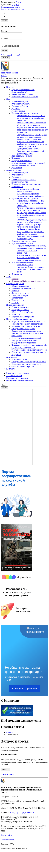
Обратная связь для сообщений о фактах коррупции (31, 152)
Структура (16, 177)
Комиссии (16, 158)
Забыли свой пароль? (10, 55)
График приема (18, 111)
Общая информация (20, 286)
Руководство (17, 175)
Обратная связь (8, 840)
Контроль (15, 314)
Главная (9, 732)
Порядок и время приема (22, 317)
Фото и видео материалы (22, 366)
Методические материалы (28, 125)
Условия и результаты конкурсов (31, 255)
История (15, 291)
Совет (9, 99)
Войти (4, 21)
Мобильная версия (9, 73)
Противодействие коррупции (24, 113)
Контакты (10, 369)
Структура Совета (19, 106)
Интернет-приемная (20, 309)
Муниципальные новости (22, 89)
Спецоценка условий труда (29, 260)
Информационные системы (23, 241)
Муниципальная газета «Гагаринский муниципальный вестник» (28, 164)
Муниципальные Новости (28, 189)
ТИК (8, 276)
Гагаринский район (15, 283)
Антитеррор (11, 357)
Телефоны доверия (19, 295)
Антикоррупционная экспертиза (31, 123)
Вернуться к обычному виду (13, 9)
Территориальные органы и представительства (23, 180)
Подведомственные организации (26, 184)
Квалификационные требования (31, 248)
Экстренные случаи (20, 293)
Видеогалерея (17, 300)
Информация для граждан (23, 288)
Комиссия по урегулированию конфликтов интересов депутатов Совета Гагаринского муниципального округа (32, 145)
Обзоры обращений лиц (22, 312)
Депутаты (15, 108)
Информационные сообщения (24, 97)
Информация (17, 186)
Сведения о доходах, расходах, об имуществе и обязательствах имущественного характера (32, 136)
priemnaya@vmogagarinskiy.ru (21, 812)
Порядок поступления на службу (31, 246)
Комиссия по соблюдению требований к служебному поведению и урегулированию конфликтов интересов (30, 230)
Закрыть (5, 58)
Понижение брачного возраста (30, 267)
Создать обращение (20, 307)
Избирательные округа (21, 156)
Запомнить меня (11, 46)
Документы (16, 168)
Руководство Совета (20, 104)
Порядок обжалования (21, 160)
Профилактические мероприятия (26, 364)
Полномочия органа (20, 101)
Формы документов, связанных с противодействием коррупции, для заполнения (32, 129)
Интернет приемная (15, 305)
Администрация (13, 170)
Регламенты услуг (25, 265)
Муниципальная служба (22, 243)
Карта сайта (6, 835)
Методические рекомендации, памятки (28, 362)
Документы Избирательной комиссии (28, 281)
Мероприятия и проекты (22, 94)
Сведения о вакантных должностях (27, 251)
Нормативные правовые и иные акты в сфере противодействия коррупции (31, 117)
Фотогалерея (17, 298)
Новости (10, 87)
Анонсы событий (19, 92)
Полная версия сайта (10, 7)
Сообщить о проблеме (24, 688)
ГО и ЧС (15, 302)
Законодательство (19, 359)
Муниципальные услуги (22, 262)
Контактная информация (28, 257)
